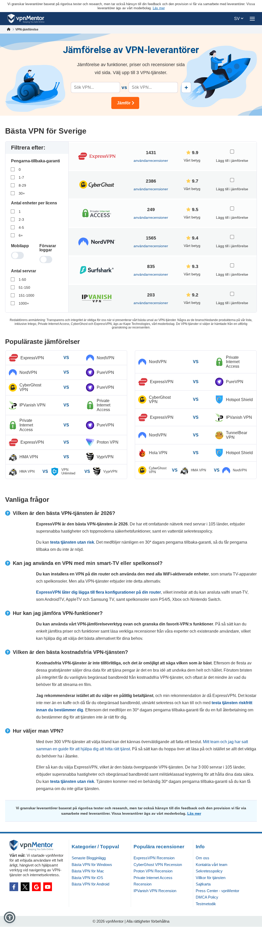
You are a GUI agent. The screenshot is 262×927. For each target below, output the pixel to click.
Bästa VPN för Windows (92, 864)
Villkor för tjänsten (210, 877)
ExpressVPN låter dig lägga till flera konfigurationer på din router (98, 592)
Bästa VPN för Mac (88, 871)
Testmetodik (206, 904)
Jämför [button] (123, 103)
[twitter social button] (25, 886)
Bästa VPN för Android (90, 884)
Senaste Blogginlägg (89, 858)
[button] (9, 917)
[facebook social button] (13, 886)
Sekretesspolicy (209, 871)
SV (237, 18)
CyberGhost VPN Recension (158, 864)
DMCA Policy (207, 897)
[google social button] (36, 886)
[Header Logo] (26, 18)
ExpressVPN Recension (154, 858)
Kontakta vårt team (211, 864)
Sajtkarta (203, 884)
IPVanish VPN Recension (155, 891)
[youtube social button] (47, 886)
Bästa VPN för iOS (87, 877)
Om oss (202, 858)
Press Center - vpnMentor (217, 891)
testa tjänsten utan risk (72, 542)
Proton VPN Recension (153, 871)
